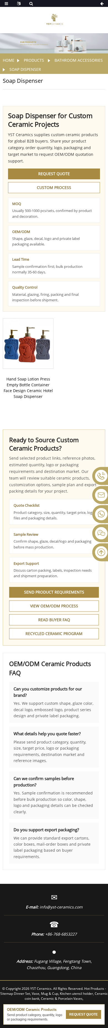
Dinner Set (22, 993)
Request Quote (54, 173)
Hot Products (94, 988)
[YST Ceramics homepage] (54, 19)
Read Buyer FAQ (54, 619)
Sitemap (6, 993)
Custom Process (54, 187)
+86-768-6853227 (61, 934)
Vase (35, 993)
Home (8, 60)
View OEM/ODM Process (54, 605)
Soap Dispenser (25, 69)
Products (34, 60)
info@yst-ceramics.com (61, 907)
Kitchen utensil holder (76, 993)
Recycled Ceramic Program (54, 633)
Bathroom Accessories (79, 60)
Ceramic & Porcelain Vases (62, 998)
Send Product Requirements (54, 592)
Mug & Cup (49, 993)
